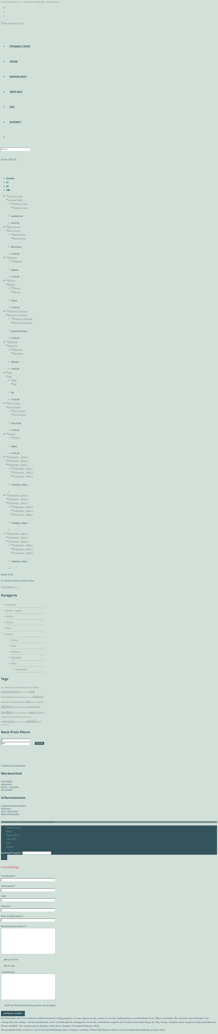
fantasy (26, 692)
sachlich (10, 717)
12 (7, 182)
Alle (8, 189)
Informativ (11, 604)
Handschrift (5, 702)
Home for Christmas (19, 331)
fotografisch (6, 696)
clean (18, 687)
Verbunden (21, 669)
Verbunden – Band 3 (19, 561)
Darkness (15, 269)
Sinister (14, 446)
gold (31, 697)
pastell (32, 712)
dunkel (36, 687)
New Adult (16, 657)
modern (7, 711)
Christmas (12, 687)
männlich (22, 712)
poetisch (4, 717)
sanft (16, 716)
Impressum (6, 808)
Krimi (13, 645)
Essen (22, 692)
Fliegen (14, 300)
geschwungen (21, 697)
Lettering (40, 702)
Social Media (6, 781)
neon (27, 713)
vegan (16, 722)
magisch (23, 707)
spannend (22, 717)
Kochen (9, 616)
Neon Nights (16, 423)
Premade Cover (13, 827)
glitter (27, 697)
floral (32, 691)
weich (39, 721)
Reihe (14, 663)
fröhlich (15, 697)
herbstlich (14, 702)
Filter (39, 743)
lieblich (6, 706)
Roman (9, 634)
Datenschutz (12, 811)
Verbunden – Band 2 (19, 522)
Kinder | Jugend (14, 610)
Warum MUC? (13, 835)
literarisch (15, 706)
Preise (9, 831)
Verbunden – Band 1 (19, 484)
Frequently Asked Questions (14, 805)
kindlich (34, 702)
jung (28, 701)
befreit (3, 687)
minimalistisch (33, 706)
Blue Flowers (16, 246)
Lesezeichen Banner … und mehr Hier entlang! (10, 787)
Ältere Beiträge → (9, 586)
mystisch (15, 713)
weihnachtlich (5, 724)
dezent (23, 687)
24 (7, 186)
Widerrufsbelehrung (10, 814)
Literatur (15, 651)
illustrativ (21, 702)
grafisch (38, 696)
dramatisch (30, 687)
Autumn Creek (17, 215)
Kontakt (10, 846)
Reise (8, 628)
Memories (15, 361)
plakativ (40, 712)
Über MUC (11, 838)
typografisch (7, 721)
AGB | (4, 811)
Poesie (9, 622)
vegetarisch (22, 722)
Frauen (14, 639)
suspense (28, 717)
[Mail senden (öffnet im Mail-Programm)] (6, 16)
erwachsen (13, 691)
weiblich (31, 721)
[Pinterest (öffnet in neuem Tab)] (6, 7)
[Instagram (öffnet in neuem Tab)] (6, 11)
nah (12, 392)
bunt (7, 687)
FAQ (8, 842)
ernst (3, 691)
